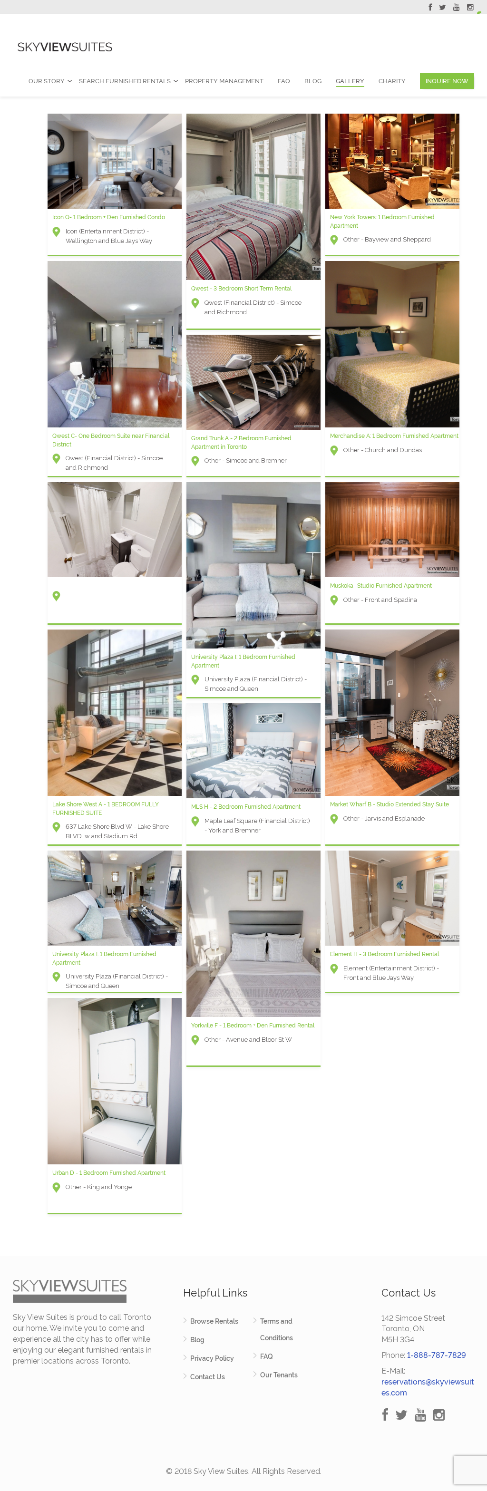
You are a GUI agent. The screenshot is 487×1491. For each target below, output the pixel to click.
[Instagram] (470, 8)
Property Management (224, 81)
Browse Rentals (214, 1321)
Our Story (47, 81)
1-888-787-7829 (436, 1355)
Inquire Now (447, 81)
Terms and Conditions (276, 1329)
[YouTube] (456, 8)
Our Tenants (279, 1375)
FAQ (284, 81)
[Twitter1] (442, 8)
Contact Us (207, 1377)
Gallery (350, 81)
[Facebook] (430, 8)
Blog (312, 81)
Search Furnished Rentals (125, 81)
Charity (392, 81)
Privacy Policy (212, 1358)
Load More (243, 1234)
